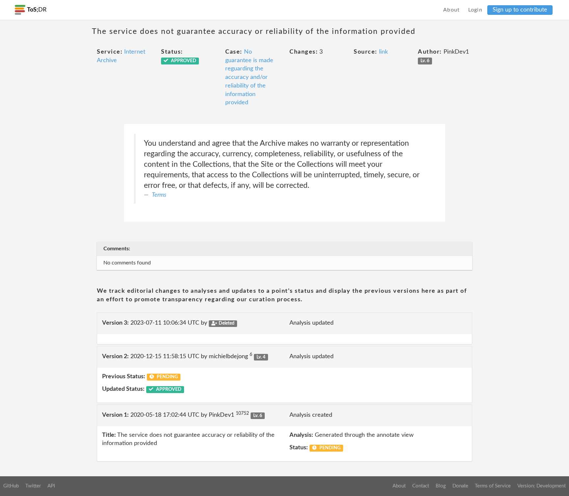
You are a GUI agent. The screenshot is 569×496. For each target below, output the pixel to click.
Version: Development (541, 486)
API (51, 486)
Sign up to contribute (520, 10)
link (383, 52)
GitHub (11, 486)
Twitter (33, 486)
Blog (441, 486)
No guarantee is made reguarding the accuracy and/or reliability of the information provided (249, 77)
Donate (460, 486)
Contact (420, 486)
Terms (159, 195)
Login (475, 9)
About (451, 9)
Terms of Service (493, 486)
